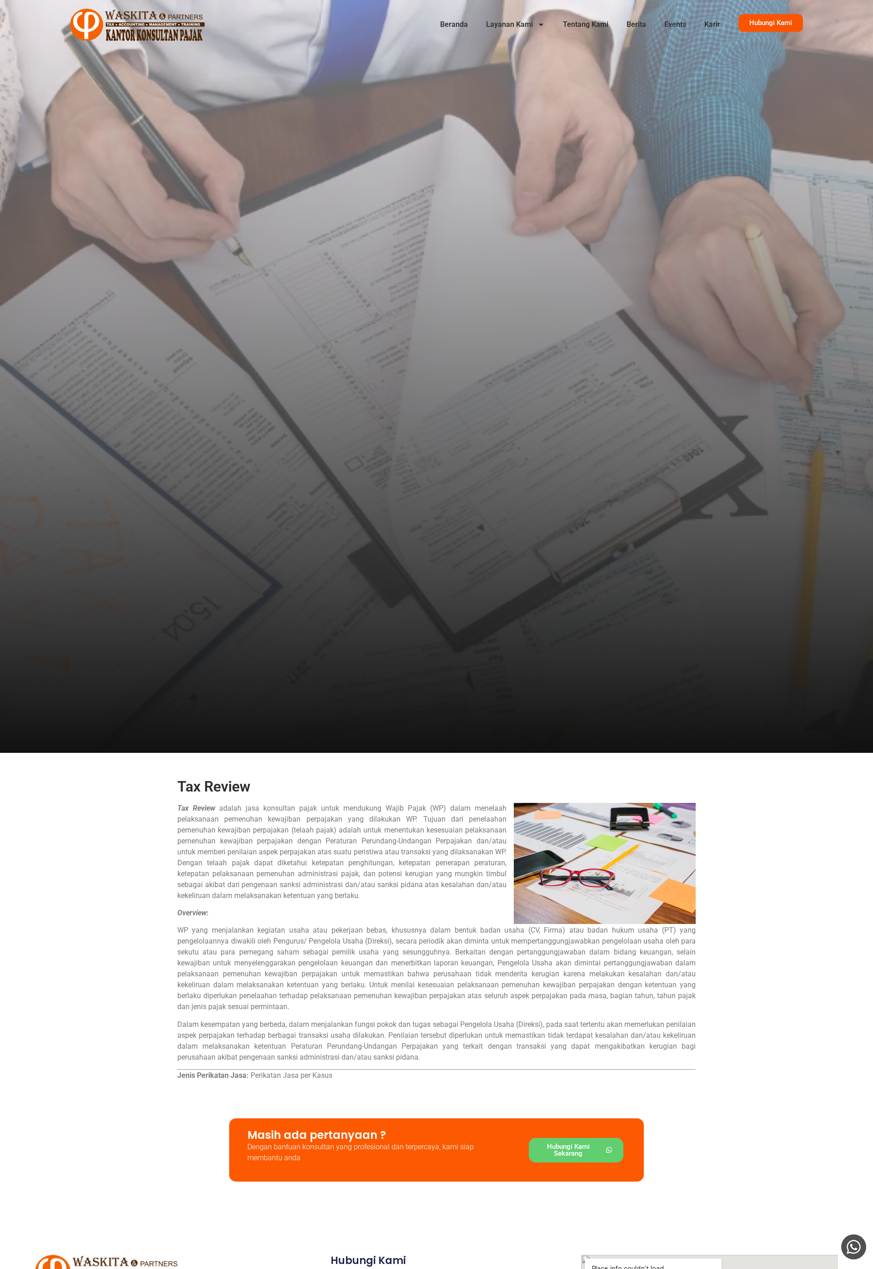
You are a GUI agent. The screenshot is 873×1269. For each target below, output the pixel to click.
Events (675, 24)
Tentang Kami (585, 24)
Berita (636, 24)
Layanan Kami (509, 24)
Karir (712, 24)
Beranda (454, 24)
